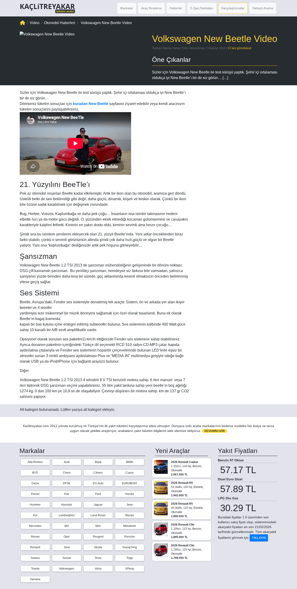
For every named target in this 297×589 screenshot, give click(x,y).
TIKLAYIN (259, 538)
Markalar (126, 8)
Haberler (176, 8)
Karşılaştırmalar (233, 8)
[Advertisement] (236, 119)
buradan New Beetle (90, 104)
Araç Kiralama (151, 8)
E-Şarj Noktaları (201, 8)
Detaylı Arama (262, 8)
